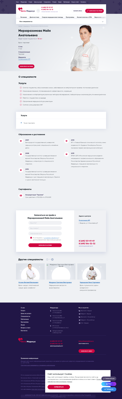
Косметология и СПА (84, 17)
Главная (20, 26)
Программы (70, 17)
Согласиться (58, 387)
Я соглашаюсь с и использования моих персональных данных (47, 239)
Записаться (109, 378)
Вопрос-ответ (75, 2)
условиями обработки (51, 238)
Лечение (23, 17)
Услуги (30, 2)
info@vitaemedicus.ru (86, 341)
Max (109, 384)
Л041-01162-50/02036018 (38, 389)
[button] (52, 259)
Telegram (109, 389)
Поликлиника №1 (24, 59)
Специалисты (47, 2)
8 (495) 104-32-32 (47, 9)
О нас (17, 2)
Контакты (83, 2)
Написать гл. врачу (86, 351)
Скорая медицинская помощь (52, 17)
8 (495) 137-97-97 (47, 7)
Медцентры (24, 2)
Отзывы (54, 2)
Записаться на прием (26, 66)
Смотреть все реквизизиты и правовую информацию (38, 365)
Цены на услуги (38, 2)
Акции (59, 2)
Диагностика (34, 17)
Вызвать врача (77, 11)
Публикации (66, 2)
